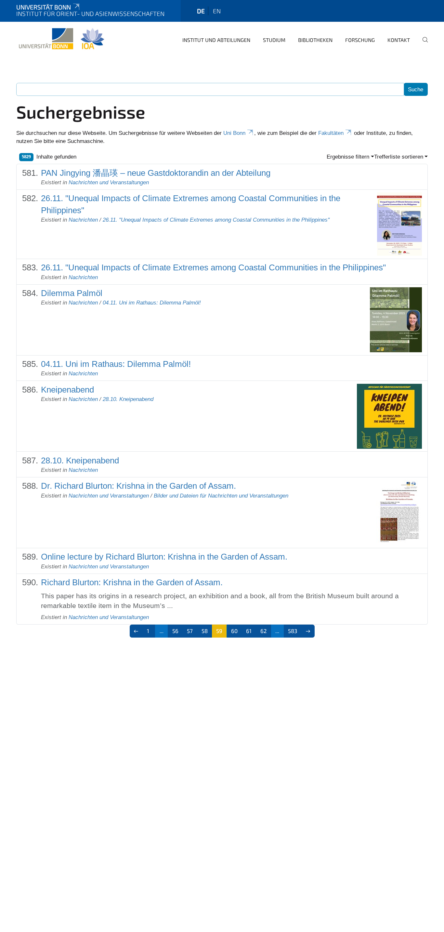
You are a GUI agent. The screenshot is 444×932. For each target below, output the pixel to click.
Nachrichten (83, 220)
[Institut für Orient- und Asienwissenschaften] (61, 39)
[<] (136, 631)
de (201, 11)
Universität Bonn (43, 7)
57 (190, 631)
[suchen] (422, 44)
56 (175, 631)
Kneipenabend (67, 389)
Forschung (360, 40)
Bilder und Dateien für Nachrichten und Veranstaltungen (221, 496)
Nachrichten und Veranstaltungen (109, 182)
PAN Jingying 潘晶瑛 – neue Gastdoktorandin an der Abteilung (155, 172)
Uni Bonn (234, 133)
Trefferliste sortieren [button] (398, 157)
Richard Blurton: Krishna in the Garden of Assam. (132, 582)
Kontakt (398, 40)
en (217, 11)
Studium (274, 40)
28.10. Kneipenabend (128, 399)
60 (234, 631)
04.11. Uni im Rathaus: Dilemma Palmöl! (152, 303)
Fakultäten (331, 133)
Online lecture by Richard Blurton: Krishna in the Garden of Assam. (164, 556)
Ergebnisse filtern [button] (348, 157)
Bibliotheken (315, 40)
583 (292, 631)
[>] (308, 631)
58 (205, 631)
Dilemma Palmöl (71, 293)
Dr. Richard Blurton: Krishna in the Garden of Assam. (138, 485)
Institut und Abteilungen (216, 40)
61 (249, 631)
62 (263, 631)
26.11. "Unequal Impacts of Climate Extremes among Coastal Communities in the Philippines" (216, 220)
